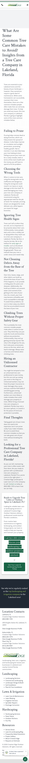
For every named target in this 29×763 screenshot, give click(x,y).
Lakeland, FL (6, 615)
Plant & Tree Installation (13, 687)
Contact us (12, 484)
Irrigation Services (11, 701)
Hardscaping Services (12, 714)
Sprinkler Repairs (11, 703)
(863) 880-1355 (7, 619)
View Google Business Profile (12, 629)
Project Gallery (10, 736)
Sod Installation (10, 685)
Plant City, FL (6, 641)
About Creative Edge (12, 739)
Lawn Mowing (10, 698)
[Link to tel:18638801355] (2, 5)
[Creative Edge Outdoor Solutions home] (14, 654)
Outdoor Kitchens (11, 718)
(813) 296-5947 (7, 646)
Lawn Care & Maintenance (14, 696)
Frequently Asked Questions (15, 734)
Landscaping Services (12, 678)
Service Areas (10, 730)
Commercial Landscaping (14, 681)
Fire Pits (8, 721)
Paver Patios (9, 716)
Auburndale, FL (7, 632)
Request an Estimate (12, 741)
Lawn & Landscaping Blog (14, 732)
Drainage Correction (12, 705)
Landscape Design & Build (14, 683)
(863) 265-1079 (7, 637)
